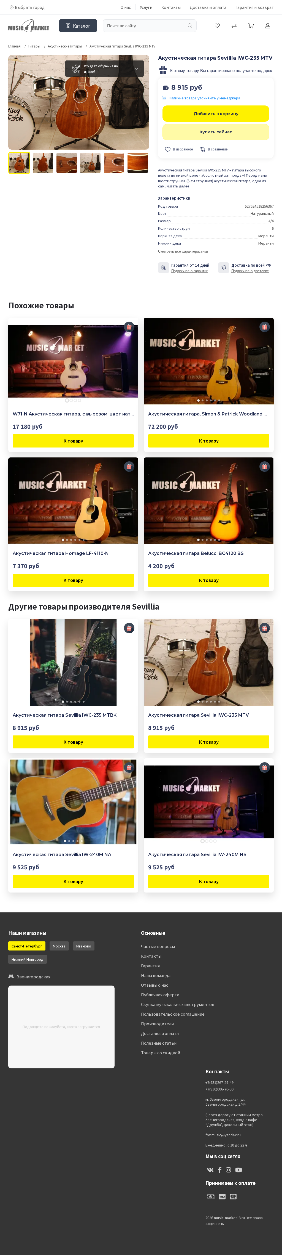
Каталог (81, 25)
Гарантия (150, 965)
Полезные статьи (159, 1043)
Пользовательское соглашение (173, 1014)
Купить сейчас (216, 131)
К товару (73, 440)
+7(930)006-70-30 (219, 1089)
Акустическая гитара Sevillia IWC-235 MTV (198, 715)
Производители (157, 1023)
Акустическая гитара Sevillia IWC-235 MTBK (64, 715)
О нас (126, 7)
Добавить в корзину (216, 113)
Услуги (146, 7)
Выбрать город (30, 7)
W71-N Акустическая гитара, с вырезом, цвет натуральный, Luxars (73, 414)
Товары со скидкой (160, 1052)
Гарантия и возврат (254, 7)
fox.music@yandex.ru (223, 1134)
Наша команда (155, 975)
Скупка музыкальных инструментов (177, 1004)
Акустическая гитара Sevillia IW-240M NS (197, 854)
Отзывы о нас (154, 985)
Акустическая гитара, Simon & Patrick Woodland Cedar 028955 (208, 414)
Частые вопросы (158, 946)
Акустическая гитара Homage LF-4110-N (61, 553)
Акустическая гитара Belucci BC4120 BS (196, 553)
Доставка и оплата (208, 7)
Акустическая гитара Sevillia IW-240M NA (62, 854)
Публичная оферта (160, 994)
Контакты (171, 7)
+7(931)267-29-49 (219, 1082)
